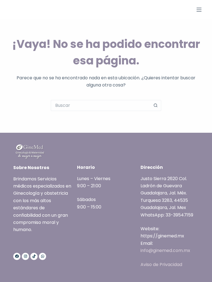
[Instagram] (25, 256)
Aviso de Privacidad (161, 264)
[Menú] (199, 9)
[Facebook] (16, 256)
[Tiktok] (34, 256)
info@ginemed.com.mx (165, 250)
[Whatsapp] (42, 256)
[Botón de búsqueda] (155, 105)
